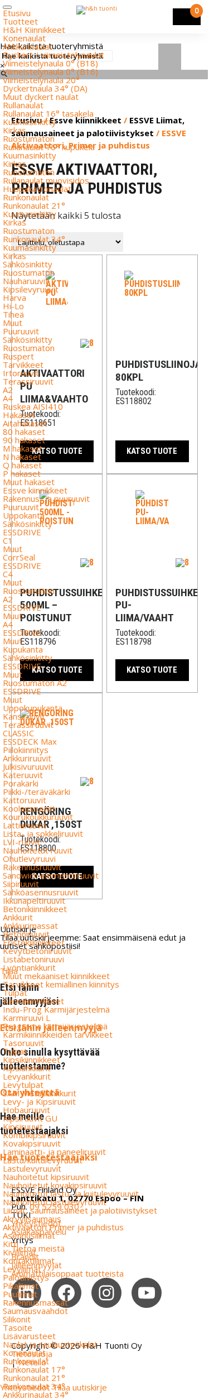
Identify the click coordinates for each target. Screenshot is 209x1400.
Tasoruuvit (23, 1042)
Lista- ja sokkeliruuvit (43, 833)
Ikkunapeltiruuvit (34, 900)
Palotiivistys (26, 1277)
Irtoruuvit (21, 372)
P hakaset (22, 473)
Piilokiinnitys (25, 749)
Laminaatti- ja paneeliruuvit (54, 1151)
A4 (8, 398)
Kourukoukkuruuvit (38, 816)
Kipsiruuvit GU (30, 1118)
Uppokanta (24, 515)
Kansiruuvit (24, 716)
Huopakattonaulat (37, 188)
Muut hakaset (29, 481)
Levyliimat (22, 1268)
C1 (8, 540)
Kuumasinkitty (29, 121)
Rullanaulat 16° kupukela (49, 146)
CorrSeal (19, 557)
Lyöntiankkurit (29, 967)
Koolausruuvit (29, 808)
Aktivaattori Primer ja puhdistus (63, 1227)
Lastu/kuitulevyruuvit (42, 1160)
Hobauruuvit (26, 1109)
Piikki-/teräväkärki (36, 791)
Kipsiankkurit (27, 1067)
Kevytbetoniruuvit (37, 950)
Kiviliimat (19, 1252)
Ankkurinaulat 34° (36, 1394)
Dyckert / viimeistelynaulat (53, 54)
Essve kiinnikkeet (35, 490)
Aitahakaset (25, 423)
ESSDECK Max (30, 741)
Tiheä (13, 314)
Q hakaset (22, 465)
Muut (12, 322)
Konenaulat (24, 38)
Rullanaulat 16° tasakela (48, 113)
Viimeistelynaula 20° (41, 79)
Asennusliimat (29, 1235)
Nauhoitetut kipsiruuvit (46, 1176)
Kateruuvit (23, 774)
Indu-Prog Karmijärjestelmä (56, 1009)
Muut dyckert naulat (41, 96)
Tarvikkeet (23, 364)
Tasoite (17, 1327)
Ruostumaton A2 (35, 682)
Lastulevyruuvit (32, 1168)
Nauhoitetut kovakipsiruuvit (55, 1185)
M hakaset (22, 448)
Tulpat (15, 992)
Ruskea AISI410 (33, 406)
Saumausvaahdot (35, 1310)
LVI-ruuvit (21, 841)
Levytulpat (23, 1084)
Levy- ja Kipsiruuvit (39, 1101)
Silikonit (17, 1319)
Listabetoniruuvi (33, 959)
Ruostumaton (29, 138)
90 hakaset (24, 439)
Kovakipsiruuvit (32, 1143)
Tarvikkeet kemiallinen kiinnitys (61, 984)
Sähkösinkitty (27, 264)
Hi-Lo (13, 305)
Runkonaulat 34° (34, 238)
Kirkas (14, 130)
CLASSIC (18, 733)
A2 (8, 389)
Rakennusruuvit (32, 866)
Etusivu (17, 12)
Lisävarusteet (29, 1335)
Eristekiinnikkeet (34, 942)
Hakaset (19, 414)
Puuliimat (20, 1294)
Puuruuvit (21, 331)
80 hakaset (24, 431)
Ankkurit (18, 917)
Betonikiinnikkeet (35, 908)
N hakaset (22, 456)
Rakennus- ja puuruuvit (46, 498)
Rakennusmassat (35, 1302)
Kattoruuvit (24, 800)
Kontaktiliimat (29, 1260)
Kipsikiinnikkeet (31, 1059)
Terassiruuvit (28, 381)
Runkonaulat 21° (34, 205)
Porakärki (20, 783)
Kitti (10, 1243)
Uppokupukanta (32, 707)
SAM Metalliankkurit (39, 1093)
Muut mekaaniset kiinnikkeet (56, 975)
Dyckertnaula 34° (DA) (45, 88)
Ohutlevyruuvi (29, 858)
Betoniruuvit (26, 933)
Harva (14, 297)
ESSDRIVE (22, 532)
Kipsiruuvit (23, 1126)
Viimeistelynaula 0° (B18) (50, 63)
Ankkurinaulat (27, 46)
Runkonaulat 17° (34, 1369)
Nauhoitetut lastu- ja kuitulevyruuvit (71, 1193)
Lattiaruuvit (24, 825)
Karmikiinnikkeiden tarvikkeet (58, 1034)
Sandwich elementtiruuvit (51, 875)
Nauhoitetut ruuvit (37, 850)
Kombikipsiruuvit (34, 1134)
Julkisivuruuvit (28, 766)
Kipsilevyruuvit (31, 289)
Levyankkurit (27, 1076)
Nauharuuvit (25, 280)
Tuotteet (20, 21)
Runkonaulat (26, 197)
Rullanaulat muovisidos (46, 180)
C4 (8, 573)
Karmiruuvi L (26, 1017)
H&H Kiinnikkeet (34, 29)
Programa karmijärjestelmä (55, 1026)
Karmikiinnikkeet (33, 1000)
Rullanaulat (23, 105)
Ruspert (18, 356)
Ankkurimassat (30, 925)
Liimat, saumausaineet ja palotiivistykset (80, 1210)
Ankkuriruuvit (27, 758)
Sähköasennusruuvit (41, 892)
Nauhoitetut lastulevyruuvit (54, 1201)
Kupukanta (23, 649)
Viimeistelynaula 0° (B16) (50, 71)
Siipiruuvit (21, 883)
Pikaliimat (20, 1285)
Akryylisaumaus (32, 1218)
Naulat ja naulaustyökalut (50, 1344)
